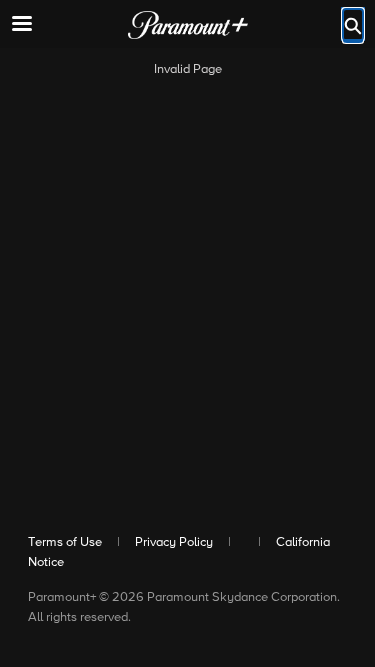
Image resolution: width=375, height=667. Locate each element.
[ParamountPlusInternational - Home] (188, 25)
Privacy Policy (174, 542)
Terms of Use (65, 542)
